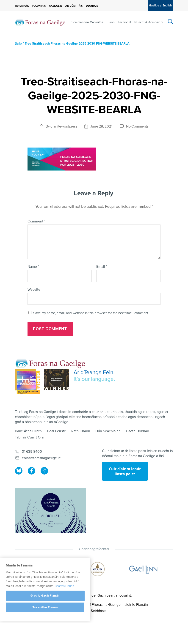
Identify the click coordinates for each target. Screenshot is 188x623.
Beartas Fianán (64, 586)
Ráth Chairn (80, 431)
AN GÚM (70, 5)
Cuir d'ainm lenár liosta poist (125, 471)
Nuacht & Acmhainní (148, 22)
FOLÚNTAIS (39, 5)
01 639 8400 (32, 451)
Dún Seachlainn (108, 431)
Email (101, 267)
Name (33, 267)
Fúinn (111, 22)
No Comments (137, 126)
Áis (81, 5)
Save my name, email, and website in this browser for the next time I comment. (91, 313)
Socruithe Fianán (45, 607)
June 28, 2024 (101, 126)
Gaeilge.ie (55, 5)
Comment (36, 221)
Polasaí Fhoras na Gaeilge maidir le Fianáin (114, 604)
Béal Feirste (56, 431)
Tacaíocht (124, 22)
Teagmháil (22, 5)
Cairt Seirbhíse (94, 611)
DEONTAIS (92, 5)
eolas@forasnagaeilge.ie (41, 458)
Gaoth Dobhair (137, 431)
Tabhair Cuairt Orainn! (32, 437)
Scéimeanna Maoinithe (87, 22)
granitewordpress (63, 126)
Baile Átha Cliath (28, 431)
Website (34, 289)
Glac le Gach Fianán (45, 595)
